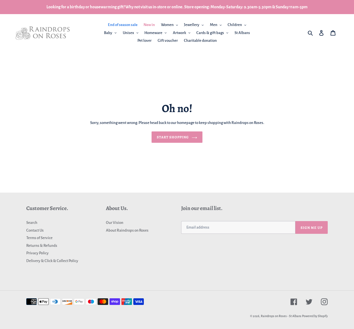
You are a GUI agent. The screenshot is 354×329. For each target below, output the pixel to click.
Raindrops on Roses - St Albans (281, 316)
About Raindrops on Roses (127, 230)
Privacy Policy (37, 253)
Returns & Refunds (41, 245)
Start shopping (173, 137)
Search (31, 223)
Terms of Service (39, 238)
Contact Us (35, 230)
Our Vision (114, 223)
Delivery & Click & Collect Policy (52, 261)
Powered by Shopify (315, 316)
